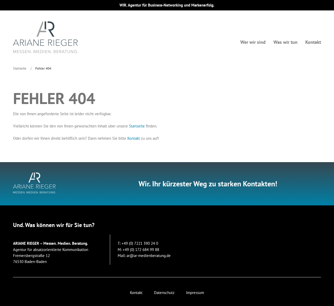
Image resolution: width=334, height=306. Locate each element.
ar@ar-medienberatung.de (149, 255)
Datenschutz (164, 292)
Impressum (195, 292)
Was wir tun (285, 42)
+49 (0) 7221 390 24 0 (140, 243)
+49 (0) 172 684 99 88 (141, 249)
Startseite (19, 68)
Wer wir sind (253, 42)
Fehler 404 (43, 68)
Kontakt (313, 42)
